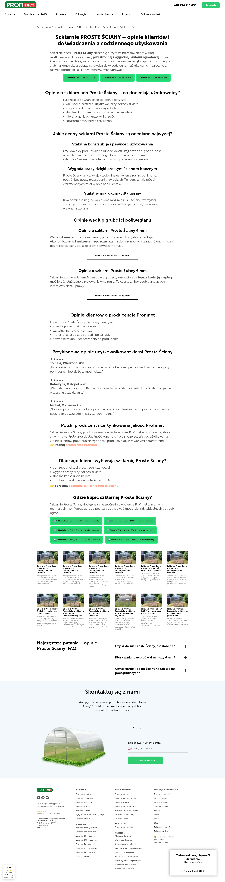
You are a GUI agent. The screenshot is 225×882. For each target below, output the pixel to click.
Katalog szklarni (82, 856)
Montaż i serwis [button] (104, 14)
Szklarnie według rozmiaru (87, 828)
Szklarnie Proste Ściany (124, 815)
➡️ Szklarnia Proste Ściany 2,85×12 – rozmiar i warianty (77, 539)
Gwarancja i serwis (162, 806)
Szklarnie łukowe (83, 819)
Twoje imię (134, 727)
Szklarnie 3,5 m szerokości (87, 848)
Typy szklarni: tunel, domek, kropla (90, 815)
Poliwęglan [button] (81, 14)
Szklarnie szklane (83, 811)
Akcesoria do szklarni (123, 836)
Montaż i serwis (160, 798)
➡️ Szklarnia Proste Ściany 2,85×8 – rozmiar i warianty (76, 530)
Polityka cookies (161, 831)
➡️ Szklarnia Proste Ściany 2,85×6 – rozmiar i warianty (129, 521)
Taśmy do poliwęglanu (124, 852)
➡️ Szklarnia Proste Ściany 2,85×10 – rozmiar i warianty (130, 530)
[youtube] (47, 797)
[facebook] (38, 797)
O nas (156, 815)
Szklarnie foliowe (83, 806)
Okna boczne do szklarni (125, 844)
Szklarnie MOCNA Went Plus (127, 811)
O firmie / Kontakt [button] (150, 14)
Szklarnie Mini (120, 823)
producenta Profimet (81, 445)
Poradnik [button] (127, 14)
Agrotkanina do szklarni (124, 869)
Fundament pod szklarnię (125, 865)
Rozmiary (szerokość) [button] (35, 14)
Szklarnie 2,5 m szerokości (87, 836)
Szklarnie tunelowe (84, 802)
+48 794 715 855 (185, 5)
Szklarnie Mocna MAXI (124, 827)
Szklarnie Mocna (122, 794)
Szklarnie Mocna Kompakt (125, 798)
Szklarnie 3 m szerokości (86, 844)
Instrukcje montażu (162, 802)
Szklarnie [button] (10, 14)
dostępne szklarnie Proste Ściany (93, 486)
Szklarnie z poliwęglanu (88, 27)
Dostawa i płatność (162, 794)
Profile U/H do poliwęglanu (126, 856)
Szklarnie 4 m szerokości (86, 852)
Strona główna (44, 27)
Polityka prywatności (162, 827)
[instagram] (43, 797)
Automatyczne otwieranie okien (128, 848)
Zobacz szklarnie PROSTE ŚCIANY (81, 78)
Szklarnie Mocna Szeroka (125, 806)
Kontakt (157, 811)
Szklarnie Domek (122, 819)
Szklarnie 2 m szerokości (86, 832)
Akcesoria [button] (61, 14)
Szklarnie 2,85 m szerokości (87, 840)
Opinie (157, 819)
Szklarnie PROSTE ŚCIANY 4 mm (117, 78)
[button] (211, 5)
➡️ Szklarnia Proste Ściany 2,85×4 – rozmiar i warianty (76, 521)
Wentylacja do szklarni (124, 840)
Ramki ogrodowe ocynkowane (128, 861)
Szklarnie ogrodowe (63, 27)
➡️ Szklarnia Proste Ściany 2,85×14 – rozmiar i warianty (131, 539)
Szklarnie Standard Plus (124, 802)
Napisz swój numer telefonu (144, 742)
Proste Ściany (109, 27)
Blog (156, 823)
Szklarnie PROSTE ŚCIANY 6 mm (153, 78)
